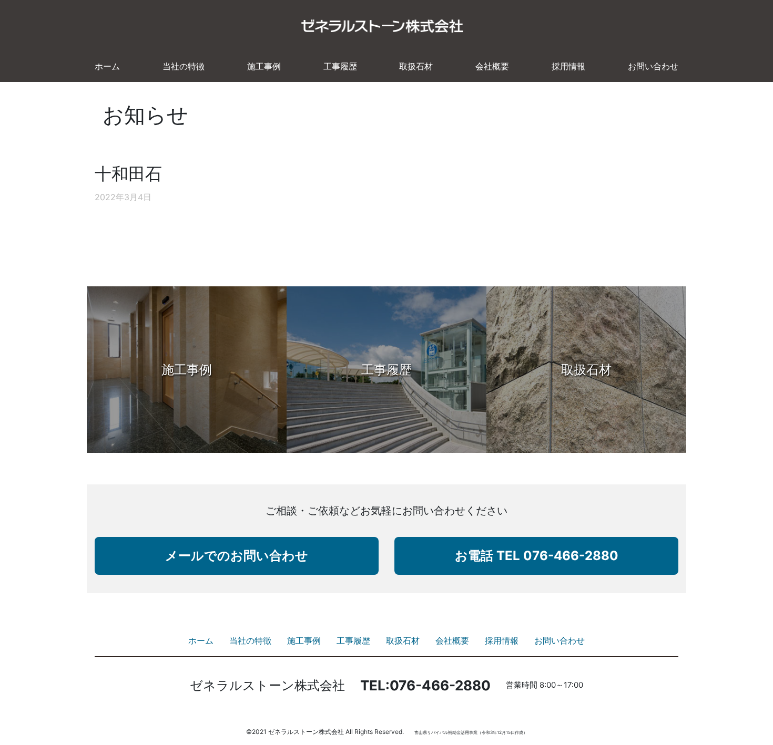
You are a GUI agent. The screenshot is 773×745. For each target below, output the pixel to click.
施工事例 (264, 66)
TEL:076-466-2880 (425, 685)
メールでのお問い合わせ (236, 555)
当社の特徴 (183, 66)
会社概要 (492, 66)
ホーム (107, 66)
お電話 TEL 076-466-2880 (536, 555)
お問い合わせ (653, 66)
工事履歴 (340, 66)
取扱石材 (416, 66)
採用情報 (568, 66)
